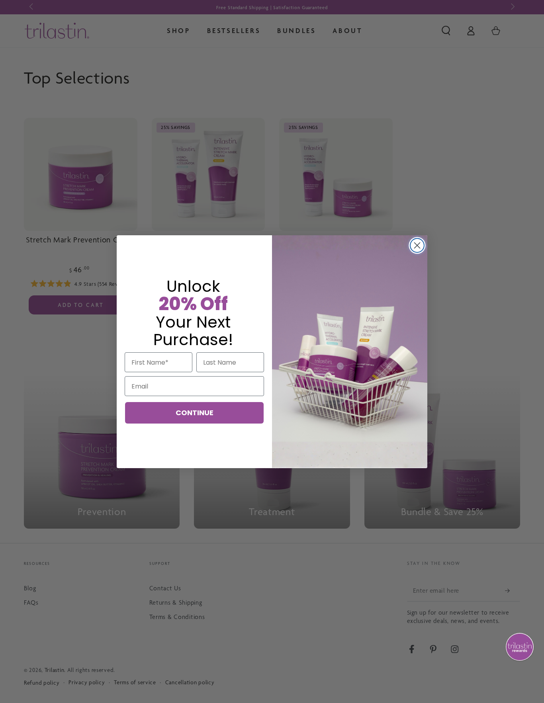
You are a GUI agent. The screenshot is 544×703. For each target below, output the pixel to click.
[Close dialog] (417, 245)
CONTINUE (194, 413)
